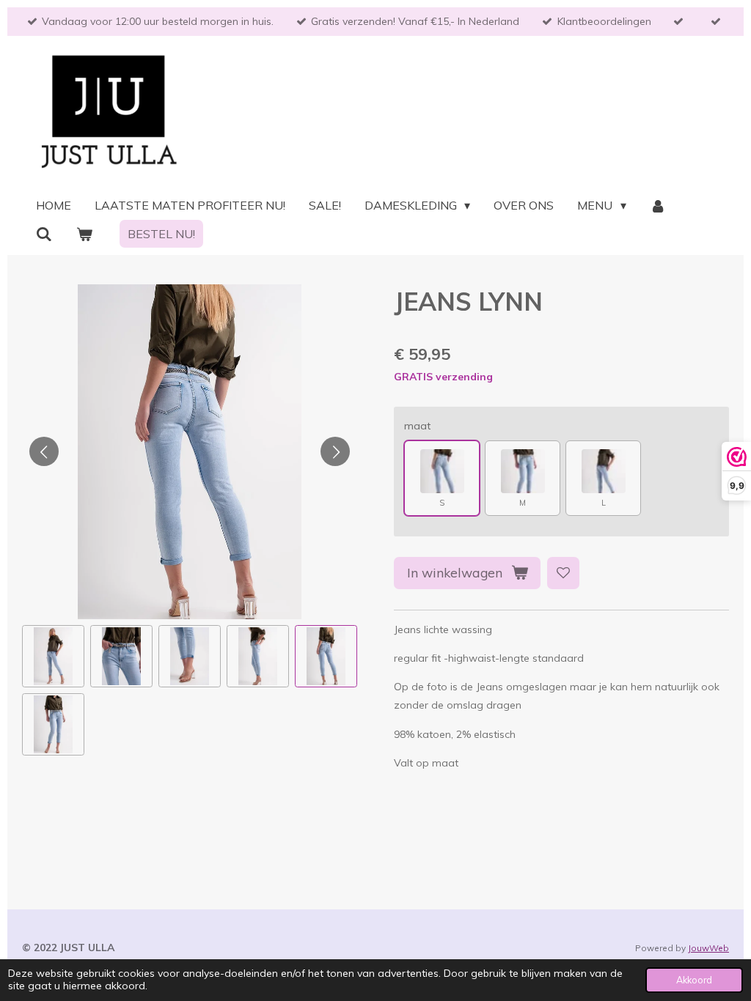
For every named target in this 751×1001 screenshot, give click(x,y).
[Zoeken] (44, 234)
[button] (53, 656)
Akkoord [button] (694, 980)
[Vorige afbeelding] (44, 451)
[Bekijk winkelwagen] (83, 234)
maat (417, 425)
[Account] (658, 205)
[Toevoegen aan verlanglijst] (563, 573)
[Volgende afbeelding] (335, 451)
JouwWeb (708, 947)
